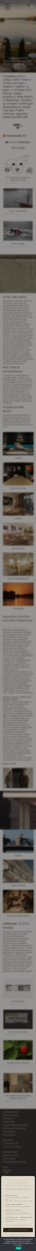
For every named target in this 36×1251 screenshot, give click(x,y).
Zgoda (18, 1248)
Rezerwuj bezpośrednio (18, 1230)
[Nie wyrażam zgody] (34, 1244)
